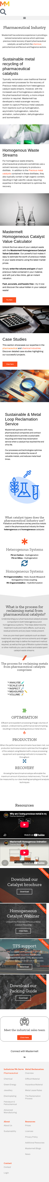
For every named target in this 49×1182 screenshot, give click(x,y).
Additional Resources (34, 1143)
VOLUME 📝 (16, 694)
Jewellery (8, 1090)
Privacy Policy (31, 1137)
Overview (29, 1073)
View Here (23, 931)
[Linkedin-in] (25, 1057)
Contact (7, 1167)
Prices (28, 1125)
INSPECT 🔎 (16, 688)
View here (10, 364)
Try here (9, 300)
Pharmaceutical (11, 1073)
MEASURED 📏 (18, 691)
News (27, 1154)
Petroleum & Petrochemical (10, 1103)
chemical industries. (31, 348)
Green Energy (10, 1085)
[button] (24, 18)
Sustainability (10, 1131)
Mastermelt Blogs (33, 1148)
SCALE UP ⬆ (16, 685)
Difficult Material (32, 1079)
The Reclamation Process (33, 1097)
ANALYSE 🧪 (16, 682)
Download (24, 892)
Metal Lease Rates (33, 1090)
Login (6, 1173)
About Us (8, 1125)
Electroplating (10, 1096)
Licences (29, 1131)
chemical (37, 44)
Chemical (8, 1079)
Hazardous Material (34, 1085)
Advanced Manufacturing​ (10, 1111)
